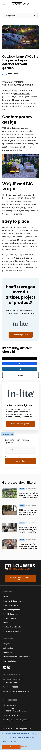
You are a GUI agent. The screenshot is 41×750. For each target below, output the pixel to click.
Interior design (9, 618)
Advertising (8, 648)
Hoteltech (7, 623)
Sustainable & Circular (12, 627)
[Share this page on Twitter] (19, 358)
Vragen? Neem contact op (19, 578)
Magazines (7, 644)
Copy (20, 375)
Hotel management (11, 610)
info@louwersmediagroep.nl (17, 691)
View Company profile (20, 424)
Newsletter (8, 652)
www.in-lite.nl (19, 270)
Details (24, 746)
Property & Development (13, 601)
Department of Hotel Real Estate (16, 657)
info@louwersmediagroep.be (18, 720)
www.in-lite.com (22, 94)
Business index (9, 661)
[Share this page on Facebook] (19, 363)
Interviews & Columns (12, 631)
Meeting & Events (10, 605)
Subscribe (20, 461)
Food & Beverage (10, 614)
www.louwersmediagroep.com (18, 729)
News (4, 74)
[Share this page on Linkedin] (19, 369)
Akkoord (11, 747)
